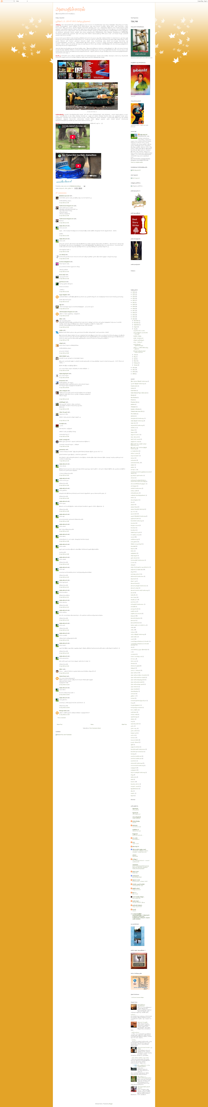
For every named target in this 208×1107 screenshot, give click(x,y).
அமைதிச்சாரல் (70, 9)
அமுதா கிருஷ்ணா (63, 294)
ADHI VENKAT (62, 356)
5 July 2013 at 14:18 (64, 278)
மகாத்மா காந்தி (134, 714)
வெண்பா (133, 781)
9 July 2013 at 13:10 (64, 564)
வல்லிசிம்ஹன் (62, 402)
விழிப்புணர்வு (133, 777)
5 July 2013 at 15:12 (64, 301)
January (136, 365)
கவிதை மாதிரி (134, 490)
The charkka (134, 413)
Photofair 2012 (134, 402)
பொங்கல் (133, 698)
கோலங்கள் (133, 527)
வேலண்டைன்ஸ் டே (135, 784)
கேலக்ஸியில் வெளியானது (136, 520)
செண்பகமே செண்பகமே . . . (138, 835)
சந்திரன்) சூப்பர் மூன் (135, 532)
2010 (134, 371)
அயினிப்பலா (133, 427)
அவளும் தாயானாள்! (137, 889)
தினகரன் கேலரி (134, 583)
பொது (132, 702)
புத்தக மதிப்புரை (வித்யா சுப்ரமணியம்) (139, 675)
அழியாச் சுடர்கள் (136, 880)
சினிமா (132, 551)
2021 (134, 302)
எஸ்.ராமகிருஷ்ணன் (137, 817)
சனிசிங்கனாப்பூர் (134, 539)
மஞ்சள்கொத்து (134, 716)
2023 (134, 298)
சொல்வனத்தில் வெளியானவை (137, 560)
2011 (134, 369)
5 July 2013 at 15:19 (64, 315)
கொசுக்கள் (133, 523)
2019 (134, 306)
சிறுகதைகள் (135, 808)
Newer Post (59, 724)
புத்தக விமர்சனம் (134, 686)
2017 (134, 310)
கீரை (132, 502)
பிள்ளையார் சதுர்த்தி (135, 665)
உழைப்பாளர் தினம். (135, 455)
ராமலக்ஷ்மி (61, 423)
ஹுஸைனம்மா (62, 449)
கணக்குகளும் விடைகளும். (138, 885)
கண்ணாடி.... (134, 1014)
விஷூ (132, 779)
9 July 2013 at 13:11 (64, 587)
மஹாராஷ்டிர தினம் (135, 723)
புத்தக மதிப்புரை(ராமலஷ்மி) (137, 682)
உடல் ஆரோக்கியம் (135, 451)
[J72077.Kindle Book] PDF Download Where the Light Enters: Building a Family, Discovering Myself (141, 867)
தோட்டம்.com (135, 894)
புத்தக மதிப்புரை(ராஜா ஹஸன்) (137, 684)
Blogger (110, 1103)
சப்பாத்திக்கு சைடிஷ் (135, 534)
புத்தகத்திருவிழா (134, 691)
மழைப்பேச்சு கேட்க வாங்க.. (139, 330)
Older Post (124, 724)
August (135, 326)
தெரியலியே (133, 595)
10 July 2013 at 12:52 (64, 684)
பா (131, 651)
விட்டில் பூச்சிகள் (136, 809)
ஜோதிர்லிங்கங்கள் (135, 788)
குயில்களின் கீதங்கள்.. (137, 905)
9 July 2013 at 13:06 (64, 511)
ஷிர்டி (132, 791)
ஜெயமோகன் (135, 812)
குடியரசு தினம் (134, 513)
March (135, 361)
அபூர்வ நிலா (133, 423)
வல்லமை (134, 855)
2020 (134, 304)
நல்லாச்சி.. (135, 822)
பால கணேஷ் (62, 254)
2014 (134, 316)
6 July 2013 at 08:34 (64, 387)
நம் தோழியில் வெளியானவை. (137, 604)
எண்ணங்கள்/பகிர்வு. (135, 462)
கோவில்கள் (133, 530)
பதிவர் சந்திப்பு (134, 636)
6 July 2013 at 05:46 (64, 377)
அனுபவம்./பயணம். (135, 434)
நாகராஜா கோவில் (135, 609)
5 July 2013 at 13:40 (64, 215)
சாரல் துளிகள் (134, 541)
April (135, 358)
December (136, 320)
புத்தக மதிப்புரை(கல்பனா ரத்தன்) (138, 677)
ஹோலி (132, 795)
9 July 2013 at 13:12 (64, 607)
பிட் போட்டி (133, 658)
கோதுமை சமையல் (135, 525)
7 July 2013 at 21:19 (64, 460)
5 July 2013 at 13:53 (64, 235)
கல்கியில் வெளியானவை (136, 488)
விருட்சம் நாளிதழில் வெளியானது (138, 772)
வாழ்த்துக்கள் (134, 770)
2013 (134, 319)
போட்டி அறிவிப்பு (134, 709)
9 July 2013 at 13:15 (64, 653)
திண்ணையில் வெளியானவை (137, 576)
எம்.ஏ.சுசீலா (135, 838)
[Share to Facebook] (80, 188)
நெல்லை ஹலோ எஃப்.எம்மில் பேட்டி (138, 625)
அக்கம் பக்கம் (136, 871)
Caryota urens (134, 386)
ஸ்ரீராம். (61, 318)
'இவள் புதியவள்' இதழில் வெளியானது (139, 381)
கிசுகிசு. (132, 497)
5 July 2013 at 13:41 (64, 222)
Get (132, 997)
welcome (133, 416)
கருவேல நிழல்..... (136, 901)
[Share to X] (78, 188)
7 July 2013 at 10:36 (64, 446)
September (136, 324)
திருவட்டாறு (133, 581)
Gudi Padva (133, 390)
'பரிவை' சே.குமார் (63, 412)
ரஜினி (132, 744)
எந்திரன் (132, 465)
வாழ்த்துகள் (133, 767)
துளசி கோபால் (62, 281)
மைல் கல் (133, 735)
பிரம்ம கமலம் (133, 661)
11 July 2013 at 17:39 (64, 714)
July (135, 328)
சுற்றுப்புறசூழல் (134, 555)
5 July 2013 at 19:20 (64, 353)
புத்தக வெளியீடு (134, 689)
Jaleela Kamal (62, 676)
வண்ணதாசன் (136, 875)
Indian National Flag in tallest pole (139, 392)
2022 (134, 300)
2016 (134, 312)
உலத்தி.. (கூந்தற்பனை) (138, 338)
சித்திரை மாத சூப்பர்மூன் (136, 544)
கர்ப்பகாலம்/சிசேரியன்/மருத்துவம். (138, 483)
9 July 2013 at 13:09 (64, 554)
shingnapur (133, 406)
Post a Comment (62, 717)
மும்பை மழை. (134, 728)
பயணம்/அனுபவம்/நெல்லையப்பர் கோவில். (140, 641)
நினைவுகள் (133, 620)
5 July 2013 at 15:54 (64, 327)
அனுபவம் (133, 432)
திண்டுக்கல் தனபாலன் (64, 195)
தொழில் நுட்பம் (134, 599)
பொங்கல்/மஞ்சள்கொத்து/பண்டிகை (138, 700)
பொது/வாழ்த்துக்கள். (135, 705)
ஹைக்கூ (133, 793)
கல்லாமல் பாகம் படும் (137, 831)
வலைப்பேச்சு (133, 760)
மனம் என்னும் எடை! (136, 814)
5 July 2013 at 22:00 (64, 370)
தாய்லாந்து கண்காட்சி (135, 574)
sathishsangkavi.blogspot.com (67, 311)
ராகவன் (134, 909)
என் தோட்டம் (133, 469)
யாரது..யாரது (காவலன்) (137, 906)
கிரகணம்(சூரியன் (135, 500)
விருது (132, 774)
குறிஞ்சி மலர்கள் (136, 888)
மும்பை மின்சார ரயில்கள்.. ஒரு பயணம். (140, 1057)
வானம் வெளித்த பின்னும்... (138, 896)
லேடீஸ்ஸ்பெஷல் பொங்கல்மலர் (137, 751)
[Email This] (75, 188)
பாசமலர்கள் (133, 654)
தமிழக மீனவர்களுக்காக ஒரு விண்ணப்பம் (140, 567)
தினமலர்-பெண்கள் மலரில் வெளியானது (139, 590)
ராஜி (60, 304)
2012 (134, 367)
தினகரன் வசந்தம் (135, 588)
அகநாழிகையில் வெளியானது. (137, 418)
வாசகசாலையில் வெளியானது (137, 765)
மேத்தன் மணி (134, 733)
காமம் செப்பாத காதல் (137, 826)
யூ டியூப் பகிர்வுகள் (135, 742)
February (136, 363)
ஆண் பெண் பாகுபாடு (135, 439)
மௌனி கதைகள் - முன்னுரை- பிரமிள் (140, 881)
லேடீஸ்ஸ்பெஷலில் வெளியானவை (138, 749)
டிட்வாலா (133, 562)
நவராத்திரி (133, 606)
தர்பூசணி (133, 571)
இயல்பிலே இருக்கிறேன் (137, 877)
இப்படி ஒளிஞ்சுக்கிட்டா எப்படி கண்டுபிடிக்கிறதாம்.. (143, 1066)
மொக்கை (133, 737)
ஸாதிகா (61, 330)
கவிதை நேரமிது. (136, 821)
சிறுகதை (133, 548)
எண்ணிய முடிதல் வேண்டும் (139, 884)
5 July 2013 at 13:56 (64, 251)
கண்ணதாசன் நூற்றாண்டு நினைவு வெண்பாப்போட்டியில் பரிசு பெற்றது (138, 481)
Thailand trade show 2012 (137, 411)
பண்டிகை (133, 632)
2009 (134, 373)
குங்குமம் (133, 504)
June (135, 354)
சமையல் (132, 537)
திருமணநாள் (133, 578)
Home (92, 724)
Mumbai (133, 395)
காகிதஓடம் (135, 859)
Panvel (132, 399)
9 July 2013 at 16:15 (64, 673)
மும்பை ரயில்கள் (134, 730)
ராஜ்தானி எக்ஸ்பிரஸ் (135, 747)
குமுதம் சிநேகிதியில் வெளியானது (138, 516)
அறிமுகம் (133, 430)
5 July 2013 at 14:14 (64, 271)
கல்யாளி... (135, 910)
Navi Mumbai (134, 397)
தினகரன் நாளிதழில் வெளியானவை (138, 585)
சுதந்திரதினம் (134, 553)
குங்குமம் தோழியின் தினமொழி (137, 509)
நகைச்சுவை (133, 602)
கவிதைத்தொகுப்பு (135, 493)
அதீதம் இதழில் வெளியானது (137, 420)
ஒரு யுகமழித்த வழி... (137, 898)
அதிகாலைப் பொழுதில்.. (142, 1022)
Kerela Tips (135, 872)
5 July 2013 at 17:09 (64, 340)
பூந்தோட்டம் (70, 188)
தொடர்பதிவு (133, 597)
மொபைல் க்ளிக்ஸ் (135, 740)
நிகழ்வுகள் (61, 188)
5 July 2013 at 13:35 (64, 202)
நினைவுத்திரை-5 (136, 839)
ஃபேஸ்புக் (133, 477)
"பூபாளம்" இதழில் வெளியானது (137, 383)
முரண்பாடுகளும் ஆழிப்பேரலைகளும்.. (138, 345)
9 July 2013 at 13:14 (64, 630)
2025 (134, 294)
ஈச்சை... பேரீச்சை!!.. (138, 342)
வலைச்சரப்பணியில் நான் (136, 756)
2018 (134, 308)
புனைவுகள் (133, 693)
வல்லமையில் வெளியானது (136, 763)
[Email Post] (84, 186)
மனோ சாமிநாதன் (63, 390)
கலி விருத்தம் (134, 486)
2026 (134, 292)
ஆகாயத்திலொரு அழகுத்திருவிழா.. (141, 1005)
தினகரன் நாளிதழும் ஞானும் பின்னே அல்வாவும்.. (139, 351)
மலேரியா (133, 719)
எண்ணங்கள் (133, 460)
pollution (133, 404)
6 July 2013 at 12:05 (64, 409)
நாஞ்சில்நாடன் (136, 829)
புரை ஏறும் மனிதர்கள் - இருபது (139, 902)
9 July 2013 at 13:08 (64, 541)
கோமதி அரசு (62, 380)
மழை (132, 721)
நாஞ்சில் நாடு (133, 611)
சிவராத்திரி (133, 546)
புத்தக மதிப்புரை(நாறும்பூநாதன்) (138, 679)
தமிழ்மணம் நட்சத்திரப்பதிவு (137, 569)
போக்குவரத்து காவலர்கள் (136, 707)
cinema (132, 388)
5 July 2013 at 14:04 (64, 258)
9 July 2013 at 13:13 (64, 620)
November (136, 322)
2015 (134, 314)
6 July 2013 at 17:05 (64, 420)
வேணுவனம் (135, 833)
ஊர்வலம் (133, 458)
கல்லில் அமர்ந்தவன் (136, 818)
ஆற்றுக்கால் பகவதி (135, 441)
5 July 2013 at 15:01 (64, 291)
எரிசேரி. (132, 467)
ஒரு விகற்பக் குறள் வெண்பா (137, 475)
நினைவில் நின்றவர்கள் (136, 618)
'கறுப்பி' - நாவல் (136, 843)
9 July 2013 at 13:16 (64, 666)
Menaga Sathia (63, 710)
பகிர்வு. (132, 629)
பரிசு (132, 647)
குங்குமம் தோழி (134, 507)
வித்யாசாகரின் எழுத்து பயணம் (139, 849)
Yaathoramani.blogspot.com (66, 205)
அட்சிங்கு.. (134, 1040)
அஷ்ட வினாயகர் (134, 437)
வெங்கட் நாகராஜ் (63, 439)
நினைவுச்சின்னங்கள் (135, 622)
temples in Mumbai (135, 409)
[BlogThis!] (77, 188)
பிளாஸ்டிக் (133, 663)
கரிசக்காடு (135, 825)
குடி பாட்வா (133, 511)
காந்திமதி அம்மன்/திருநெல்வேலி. (138, 495)
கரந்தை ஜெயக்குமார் (63, 373)
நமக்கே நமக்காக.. (136, 1032)
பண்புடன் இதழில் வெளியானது (137, 634)
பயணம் (132, 639)
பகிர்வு (66, 188)
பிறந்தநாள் (133, 668)
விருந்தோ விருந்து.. (137, 336)
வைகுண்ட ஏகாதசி (135, 786)
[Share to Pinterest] (81, 188)
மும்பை (132, 726)
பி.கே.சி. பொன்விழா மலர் (136, 656)
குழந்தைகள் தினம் (135, 518)
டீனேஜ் (132, 564)
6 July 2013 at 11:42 (64, 399)
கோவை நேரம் (62, 274)
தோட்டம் (134, 892)
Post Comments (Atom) (95, 728)
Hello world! (135, 856)
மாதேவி (61, 343)
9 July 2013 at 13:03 (64, 475)
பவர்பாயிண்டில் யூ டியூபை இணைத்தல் (139, 649)
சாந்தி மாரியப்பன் (63, 225)
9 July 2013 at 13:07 (64, 531)
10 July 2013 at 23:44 (64, 707)
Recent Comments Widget (138, 997)
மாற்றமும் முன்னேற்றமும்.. (139, 340)
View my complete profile (137, 162)
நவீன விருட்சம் (136, 846)
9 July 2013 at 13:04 (64, 485)
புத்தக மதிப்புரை (134, 672)
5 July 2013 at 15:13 (64, 308)
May (135, 356)
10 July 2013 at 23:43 (64, 694)
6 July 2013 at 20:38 (64, 436)
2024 (134, 296)
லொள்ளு (133, 753)
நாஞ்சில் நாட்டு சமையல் (136, 613)
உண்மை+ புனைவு (134, 453)
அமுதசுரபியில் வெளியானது (137, 425)
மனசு (134, 842)
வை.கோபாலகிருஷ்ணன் (64, 261)
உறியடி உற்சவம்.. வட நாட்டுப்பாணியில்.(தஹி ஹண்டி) (144, 1077)
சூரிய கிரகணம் (134, 558)
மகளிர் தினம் (133, 712)
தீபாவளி (132, 592)
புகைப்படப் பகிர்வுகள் (135, 670)
